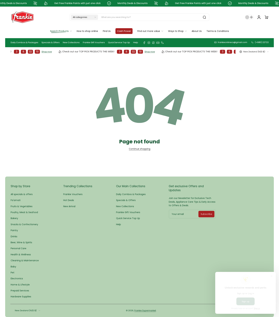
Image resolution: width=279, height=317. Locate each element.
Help (135, 42)
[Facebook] (144, 43)
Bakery (14, 218)
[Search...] (204, 17)
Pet (12, 272)
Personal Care (18, 248)
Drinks (14, 236)
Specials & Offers (50, 42)
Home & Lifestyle (20, 284)
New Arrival (69, 206)
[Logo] (22, 17)
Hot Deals (68, 200)
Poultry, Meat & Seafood (24, 212)
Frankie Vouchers (73, 194)
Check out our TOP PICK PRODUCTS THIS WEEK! (99, 51)
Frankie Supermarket (145, 310)
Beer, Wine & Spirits (21, 242)
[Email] (158, 43)
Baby (13, 266)
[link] (150, 31)
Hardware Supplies (21, 296)
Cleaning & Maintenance (25, 260)
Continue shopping (139, 148)
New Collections (71, 42)
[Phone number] (162, 43)
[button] (84, 17)
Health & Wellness (21, 254)
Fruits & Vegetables (21, 206)
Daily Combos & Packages (24, 42)
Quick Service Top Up (119, 42)
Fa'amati (16, 200)
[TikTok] (153, 43)
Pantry (14, 230)
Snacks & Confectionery (24, 224)
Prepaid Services (20, 290)
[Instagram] (149, 43)
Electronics (17, 278)
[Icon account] (259, 17)
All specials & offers (22, 194)
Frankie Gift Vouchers (94, 42)
